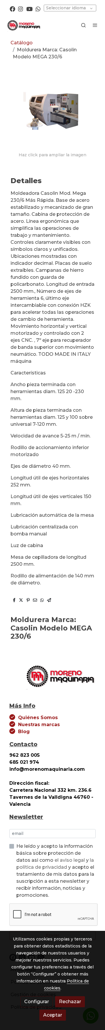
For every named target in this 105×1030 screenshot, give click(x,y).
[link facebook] (12, 8)
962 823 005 (24, 755)
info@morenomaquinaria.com (47, 769)
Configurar (36, 1001)
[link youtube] (29, 8)
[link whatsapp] (38, 8)
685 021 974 (24, 762)
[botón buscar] (83, 25)
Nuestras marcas (39, 724)
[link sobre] (52, 679)
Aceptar (52, 1015)
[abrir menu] (95, 25)
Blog (24, 731)
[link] (23, 25)
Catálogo (21, 42)
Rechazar (70, 1001)
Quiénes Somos (38, 717)
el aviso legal (70, 860)
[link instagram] (20, 8)
